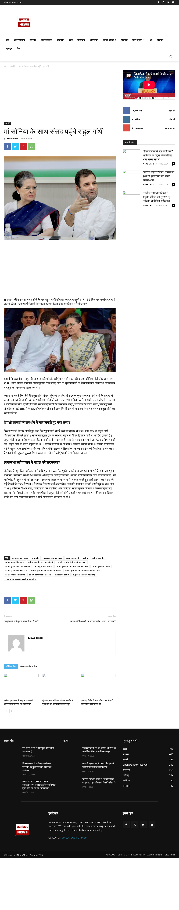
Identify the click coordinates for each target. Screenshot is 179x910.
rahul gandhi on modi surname (46, 570)
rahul (85, 558)
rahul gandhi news (101, 566)
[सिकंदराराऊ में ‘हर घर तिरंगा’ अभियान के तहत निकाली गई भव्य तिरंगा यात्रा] (131, 158)
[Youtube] (173, 3)
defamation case (20, 558)
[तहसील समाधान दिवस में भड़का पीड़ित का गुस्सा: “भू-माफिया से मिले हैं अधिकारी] (131, 200)
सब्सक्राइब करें (170, 128)
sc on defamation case (40, 574)
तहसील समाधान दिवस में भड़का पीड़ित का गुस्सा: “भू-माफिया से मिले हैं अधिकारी (157, 197)
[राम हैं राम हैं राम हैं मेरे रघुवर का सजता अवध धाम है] (12, 751)
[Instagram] (164, 3)
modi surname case (52, 558)
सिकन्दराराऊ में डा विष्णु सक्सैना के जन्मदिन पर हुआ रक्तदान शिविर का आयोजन (36, 767)
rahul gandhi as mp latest (40, 562)
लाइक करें (172, 110)
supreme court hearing (84, 574)
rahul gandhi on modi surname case (82, 570)
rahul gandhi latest (43, 566)
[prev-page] (6, 711)
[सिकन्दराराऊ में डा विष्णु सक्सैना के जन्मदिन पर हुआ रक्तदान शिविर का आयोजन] (12, 767)
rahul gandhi (98, 558)
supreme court (62, 574)
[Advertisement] (60, 95)
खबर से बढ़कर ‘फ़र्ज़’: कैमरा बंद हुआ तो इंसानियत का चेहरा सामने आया (158, 176)
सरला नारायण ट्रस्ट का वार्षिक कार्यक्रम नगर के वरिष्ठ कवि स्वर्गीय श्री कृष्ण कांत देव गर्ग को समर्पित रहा (38, 785)
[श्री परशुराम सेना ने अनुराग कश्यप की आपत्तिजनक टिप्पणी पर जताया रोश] (21, 686)
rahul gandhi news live (16, 570)
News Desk (12, 138)
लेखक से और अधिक (28, 666)
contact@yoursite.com (74, 837)
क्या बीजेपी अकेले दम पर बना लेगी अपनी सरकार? (93, 621)
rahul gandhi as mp (14, 562)
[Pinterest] (23, 146)
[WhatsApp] (31, 146)
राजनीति (13, 66)
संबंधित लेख (11, 666)
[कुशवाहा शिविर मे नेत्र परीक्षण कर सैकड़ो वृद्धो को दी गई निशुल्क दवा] (98, 686)
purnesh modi (72, 558)
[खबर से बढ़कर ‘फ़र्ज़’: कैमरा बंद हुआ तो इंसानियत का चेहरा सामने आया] (131, 179)
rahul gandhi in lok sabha (17, 566)
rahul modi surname (15, 574)
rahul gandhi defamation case (71, 562)
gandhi (35, 558)
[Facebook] (159, 3)
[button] (171, 57)
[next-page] (11, 711)
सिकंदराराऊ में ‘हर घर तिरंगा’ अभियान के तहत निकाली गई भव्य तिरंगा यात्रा (158, 155)
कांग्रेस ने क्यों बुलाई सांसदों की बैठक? (21, 621)
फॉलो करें (172, 119)
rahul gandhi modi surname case (72, 566)
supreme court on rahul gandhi (20, 579)
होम (5, 66)
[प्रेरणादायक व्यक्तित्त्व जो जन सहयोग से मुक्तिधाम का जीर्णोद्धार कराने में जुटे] (59, 686)
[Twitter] (168, 3)
